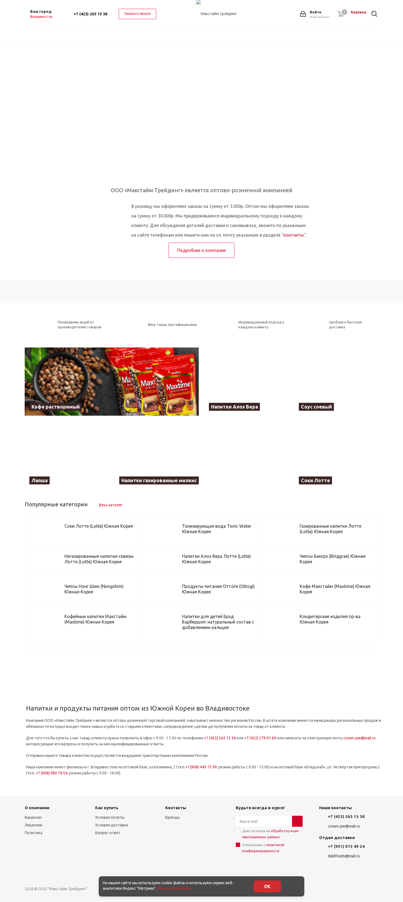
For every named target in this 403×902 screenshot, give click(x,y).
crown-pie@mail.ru (360, 738)
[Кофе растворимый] (112, 381)
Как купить (106, 807)
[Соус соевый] (336, 381)
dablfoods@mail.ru (344, 856)
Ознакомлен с (263, 848)
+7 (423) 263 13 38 (90, 14)
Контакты (175, 807)
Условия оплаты (109, 817)
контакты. (294, 234)
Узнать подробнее (174, 888)
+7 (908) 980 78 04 (51, 773)
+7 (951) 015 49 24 (346, 846)
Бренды (172, 817)
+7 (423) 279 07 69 (260, 738)
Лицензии (33, 825)
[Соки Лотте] (336, 455)
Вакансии (33, 817)
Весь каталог (111, 505)
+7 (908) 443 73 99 (201, 767)
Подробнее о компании (201, 250)
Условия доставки (111, 825)
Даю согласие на (270, 834)
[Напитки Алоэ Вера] (246, 381)
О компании (37, 807)
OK (267, 886)
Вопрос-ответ (108, 833)
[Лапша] (67, 455)
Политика (33, 833)
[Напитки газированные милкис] (202, 455)
